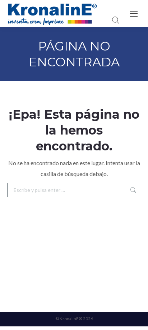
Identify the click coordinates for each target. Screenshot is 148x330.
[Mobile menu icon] (133, 13)
